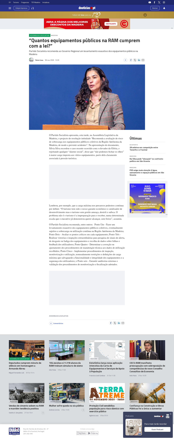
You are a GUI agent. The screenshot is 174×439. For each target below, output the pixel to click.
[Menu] (10, 8)
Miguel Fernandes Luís (16, 373)
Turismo (16, 2)
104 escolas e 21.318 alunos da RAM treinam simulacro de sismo (66, 364)
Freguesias (25, 2)
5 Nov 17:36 (62, 370)
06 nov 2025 (52, 60)
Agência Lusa (93, 415)
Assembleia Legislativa (58, 316)
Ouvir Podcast (157, 429)
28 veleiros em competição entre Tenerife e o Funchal (144, 148)
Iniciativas (45, 2)
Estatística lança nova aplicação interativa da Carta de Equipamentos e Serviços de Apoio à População (106, 367)
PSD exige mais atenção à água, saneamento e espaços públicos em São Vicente (147, 172)
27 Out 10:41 (28, 412)
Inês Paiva (52, 370)
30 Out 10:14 (30, 373)
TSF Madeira (35, 2)
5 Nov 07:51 (104, 415)
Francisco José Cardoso (97, 375)
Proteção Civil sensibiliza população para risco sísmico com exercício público (106, 408)
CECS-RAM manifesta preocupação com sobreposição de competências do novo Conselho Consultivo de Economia (147, 367)
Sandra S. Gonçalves (16, 412)
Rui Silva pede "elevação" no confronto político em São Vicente (146, 160)
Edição (21, 8)
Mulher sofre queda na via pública (66, 405)
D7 (10, 2)
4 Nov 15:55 (65, 410)
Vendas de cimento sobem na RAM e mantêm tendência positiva (26, 407)
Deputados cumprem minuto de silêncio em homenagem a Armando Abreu (25, 365)
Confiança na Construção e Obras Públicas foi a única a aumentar (147, 407)
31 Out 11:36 (111, 375)
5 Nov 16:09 (142, 375)
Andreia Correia (54, 410)
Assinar (155, 8)
